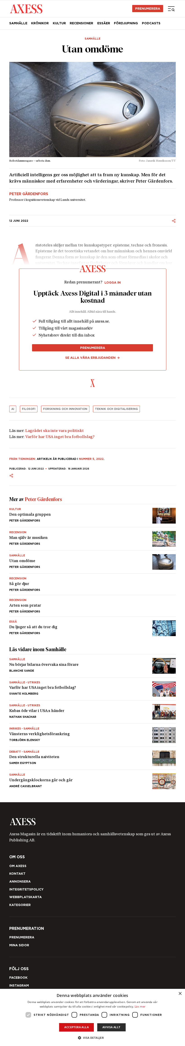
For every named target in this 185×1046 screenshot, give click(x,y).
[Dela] (174, 221)
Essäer (103, 23)
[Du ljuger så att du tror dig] (92, 626)
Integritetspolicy (26, 889)
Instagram (19, 985)
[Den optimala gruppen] (92, 515)
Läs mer (140, 1006)
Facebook (18, 977)
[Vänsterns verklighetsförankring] (92, 735)
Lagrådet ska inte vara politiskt (54, 431)
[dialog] (92, 1017)
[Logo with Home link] (26, 9)
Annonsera (20, 881)
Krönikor (40, 23)
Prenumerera (147, 8)
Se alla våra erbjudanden (90, 357)
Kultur (59, 23)
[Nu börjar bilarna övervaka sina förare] (92, 665)
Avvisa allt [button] (111, 1027)
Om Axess (17, 866)
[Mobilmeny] (171, 8)
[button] (92, 1038)
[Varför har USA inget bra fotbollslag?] (92, 689)
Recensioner (81, 23)
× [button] (180, 993)
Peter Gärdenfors (28, 194)
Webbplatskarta (25, 897)
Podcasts (151, 23)
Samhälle (18, 23)
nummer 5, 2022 (91, 459)
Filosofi (28, 409)
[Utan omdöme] (92, 562)
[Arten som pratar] (92, 606)
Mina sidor (19, 945)
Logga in (112, 282)
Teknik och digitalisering (116, 409)
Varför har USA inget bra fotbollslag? (60, 437)
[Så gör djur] (92, 584)
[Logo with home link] (92, 822)
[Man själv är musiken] (92, 538)
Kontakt (17, 873)
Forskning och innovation (65, 409)
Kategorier (20, 905)
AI (12, 409)
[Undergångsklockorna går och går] (92, 779)
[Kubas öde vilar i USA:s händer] (92, 711)
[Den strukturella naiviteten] (92, 758)
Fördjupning (126, 23)
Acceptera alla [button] (76, 1027)
